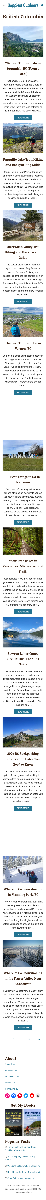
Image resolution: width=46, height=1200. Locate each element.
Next (38, 1039)
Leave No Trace (12, 1076)
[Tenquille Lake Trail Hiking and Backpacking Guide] (23, 139)
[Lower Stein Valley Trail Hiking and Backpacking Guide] (23, 226)
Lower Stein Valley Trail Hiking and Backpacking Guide (23, 252)
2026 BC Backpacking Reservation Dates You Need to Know (23, 759)
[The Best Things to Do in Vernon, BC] (23, 323)
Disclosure (10, 1083)
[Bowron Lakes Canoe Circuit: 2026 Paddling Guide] (23, 633)
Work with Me (11, 1070)
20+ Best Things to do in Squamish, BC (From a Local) (23, 68)
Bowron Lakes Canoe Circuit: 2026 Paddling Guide (23, 659)
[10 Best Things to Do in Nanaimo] (23, 456)
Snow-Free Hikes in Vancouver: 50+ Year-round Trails (23, 566)
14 (29, 1039)
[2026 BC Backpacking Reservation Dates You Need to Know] (23, 733)
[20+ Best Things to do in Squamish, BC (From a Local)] (23, 42)
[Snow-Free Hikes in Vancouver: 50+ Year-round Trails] (23, 542)
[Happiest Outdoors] (23, 5)
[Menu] (4, 5)
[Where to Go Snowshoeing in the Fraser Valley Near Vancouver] (23, 954)
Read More (24, 118)
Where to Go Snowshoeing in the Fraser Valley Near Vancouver (23, 978)
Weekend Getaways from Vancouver (23, 1166)
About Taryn (10, 1064)
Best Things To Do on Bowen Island (23, 1172)
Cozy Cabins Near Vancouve (20, 1178)
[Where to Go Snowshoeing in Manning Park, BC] (23, 870)
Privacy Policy (11, 1089)
